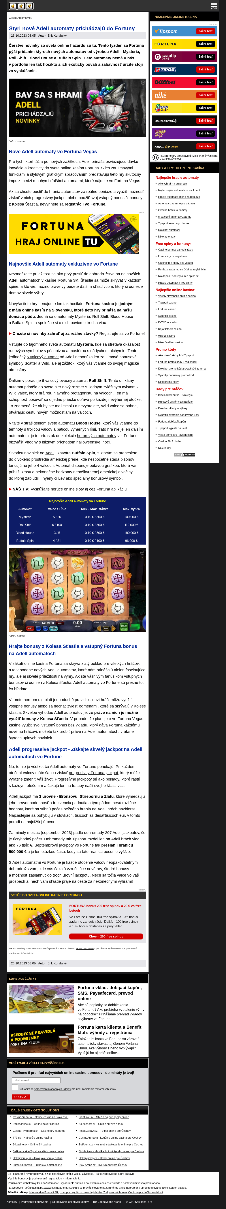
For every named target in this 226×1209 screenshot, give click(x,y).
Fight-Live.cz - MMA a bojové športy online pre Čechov (111, 1151)
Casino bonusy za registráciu (175, 249)
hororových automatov (96, 436)
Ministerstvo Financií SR (43, 1192)
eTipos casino (166, 335)
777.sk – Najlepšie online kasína (32, 1137)
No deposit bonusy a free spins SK (179, 276)
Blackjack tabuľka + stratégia (175, 395)
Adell (49, 453)
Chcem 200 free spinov (106, 936)
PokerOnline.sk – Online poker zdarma (36, 1124)
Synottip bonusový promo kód (176, 375)
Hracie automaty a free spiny (175, 282)
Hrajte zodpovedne (85, 948)
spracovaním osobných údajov (52, 1089)
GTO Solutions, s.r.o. (141, 1201)
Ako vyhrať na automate (172, 183)
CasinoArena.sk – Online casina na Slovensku (40, 1117)
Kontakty (12, 1201)
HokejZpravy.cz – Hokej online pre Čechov (104, 1158)
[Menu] (213, 5)
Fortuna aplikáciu (111, 489)
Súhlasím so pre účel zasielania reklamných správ (67, 1089)
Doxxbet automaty (169, 230)
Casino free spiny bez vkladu (175, 262)
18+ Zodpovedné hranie (107, 1201)
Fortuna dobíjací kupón (172, 421)
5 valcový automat (43, 357)
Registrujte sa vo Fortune (121, 333)
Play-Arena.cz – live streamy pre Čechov (103, 1165)
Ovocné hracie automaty (172, 210)
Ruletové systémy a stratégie (175, 401)
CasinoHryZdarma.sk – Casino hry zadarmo (39, 1130)
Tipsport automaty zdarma (173, 223)
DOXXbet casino (168, 322)
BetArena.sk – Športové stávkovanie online (38, 1151)
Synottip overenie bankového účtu (178, 415)
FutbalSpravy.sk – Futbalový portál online (37, 1165)
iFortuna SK (67, 280)
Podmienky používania (34, 1201)
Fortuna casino (167, 309)
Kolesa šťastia (58, 682)
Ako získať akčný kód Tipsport (176, 355)
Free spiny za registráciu (173, 256)
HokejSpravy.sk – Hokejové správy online (37, 1158)
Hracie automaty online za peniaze (179, 196)
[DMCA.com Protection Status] (185, 456)
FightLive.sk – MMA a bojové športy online (104, 1117)
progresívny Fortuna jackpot (93, 773)
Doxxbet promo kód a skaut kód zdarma (182, 368)
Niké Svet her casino (170, 342)
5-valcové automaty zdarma (174, 216)
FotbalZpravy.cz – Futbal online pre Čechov (105, 1130)
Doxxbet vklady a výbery (172, 408)
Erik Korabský (57, 35)
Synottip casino (167, 315)
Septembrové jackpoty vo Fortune (64, 845)
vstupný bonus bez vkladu (64, 725)
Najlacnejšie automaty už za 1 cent (179, 190)
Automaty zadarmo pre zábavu (176, 203)
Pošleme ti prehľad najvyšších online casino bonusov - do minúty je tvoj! (73, 1073)
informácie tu (27, 953)
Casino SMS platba (169, 441)
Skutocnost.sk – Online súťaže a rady (101, 1124)
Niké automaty (166, 236)
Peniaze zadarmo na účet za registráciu (182, 269)
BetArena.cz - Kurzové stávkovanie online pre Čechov (111, 1144)
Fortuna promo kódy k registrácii (177, 362)
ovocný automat (74, 380)
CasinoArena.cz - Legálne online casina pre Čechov (110, 1137)
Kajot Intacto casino (170, 329)
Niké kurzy (164, 448)
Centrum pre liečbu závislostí (145, 1192)
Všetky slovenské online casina (177, 296)
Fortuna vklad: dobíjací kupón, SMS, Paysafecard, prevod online (110, 993)
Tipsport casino (167, 302)
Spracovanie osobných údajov (70, 1201)
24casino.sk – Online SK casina (32, 1144)
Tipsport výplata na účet (172, 428)
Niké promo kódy (168, 381)
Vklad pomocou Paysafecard (175, 434)
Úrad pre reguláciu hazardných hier (81, 1192)
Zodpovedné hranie (115, 1192)
